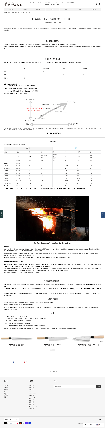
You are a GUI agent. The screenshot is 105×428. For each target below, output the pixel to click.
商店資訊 (31, 387)
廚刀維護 (31, 395)
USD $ (15, 419)
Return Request (33, 406)
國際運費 (31, 389)
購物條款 (31, 399)
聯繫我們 (31, 408)
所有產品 (94, 9)
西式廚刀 (25, 9)
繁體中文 (7, 419)
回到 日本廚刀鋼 (53, 371)
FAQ (30, 391)
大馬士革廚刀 (38, 9)
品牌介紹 (31, 385)
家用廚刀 (52, 9)
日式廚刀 (11, 9)
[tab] (28, 148)
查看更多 (52, 349)
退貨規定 (31, 403)
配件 (66, 9)
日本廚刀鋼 (10, 12)
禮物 (80, 9)
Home (5, 12)
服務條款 (31, 401)
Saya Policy (32, 397)
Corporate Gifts (32, 393)
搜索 (5, 397)
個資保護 (31, 405)
